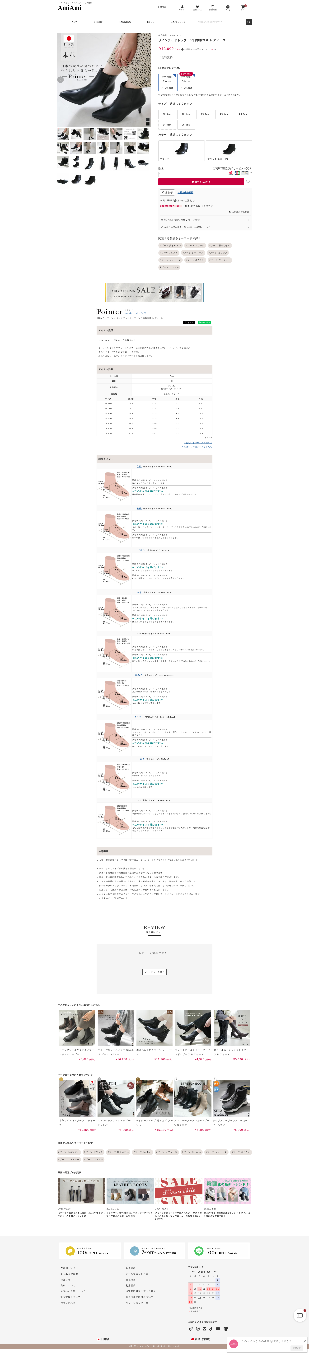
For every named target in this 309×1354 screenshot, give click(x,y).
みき (142, 759)
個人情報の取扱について (139, 1297)
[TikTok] (211, 1329)
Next (147, 79)
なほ (139, 466)
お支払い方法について (73, 1291)
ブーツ (110, 318)
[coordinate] (226, 1329)
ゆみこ (139, 675)
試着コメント (106, 459)
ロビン (142, 550)
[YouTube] (218, 1329)
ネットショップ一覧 (137, 1303)
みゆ (139, 508)
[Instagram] (198, 1329)
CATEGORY (178, 22)
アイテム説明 (106, 330)
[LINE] (204, 1329)
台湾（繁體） (203, 1339)
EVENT (98, 22)
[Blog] (191, 1329)
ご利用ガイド (68, 1268)
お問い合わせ (68, 1303)
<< (193, 1271)
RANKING (125, 22)
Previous (60, 79)
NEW (75, 22)
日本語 (105, 1339)
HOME (100, 318)
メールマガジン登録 (137, 1274)
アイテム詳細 (106, 369)
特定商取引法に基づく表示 (141, 1291)
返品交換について (71, 1297)
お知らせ (65, 1279)
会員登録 (162, 7)
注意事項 (103, 851)
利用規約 (131, 1285)
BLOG (150, 22)
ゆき (139, 592)
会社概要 (131, 1279)
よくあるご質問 (69, 1274)
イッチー (139, 717)
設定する (297, 1348)
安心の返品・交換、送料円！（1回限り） (183, 219)
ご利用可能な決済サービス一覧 (231, 168)
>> (215, 1271)
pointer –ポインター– (137, 313)
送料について (68, 1285)
